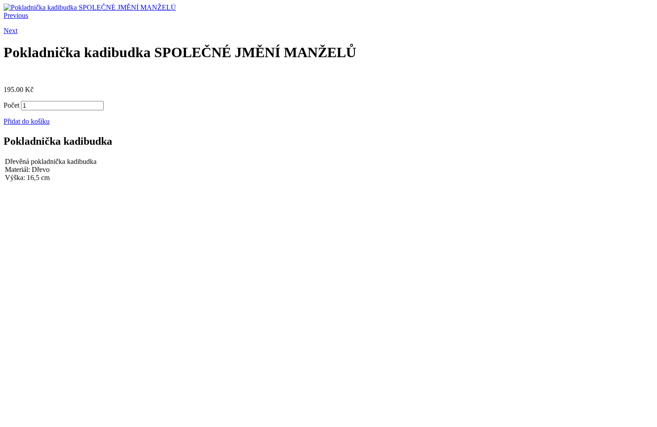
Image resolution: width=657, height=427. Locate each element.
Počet (11, 105)
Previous (16, 15)
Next (10, 30)
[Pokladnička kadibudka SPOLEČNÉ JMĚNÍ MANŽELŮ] (90, 7)
